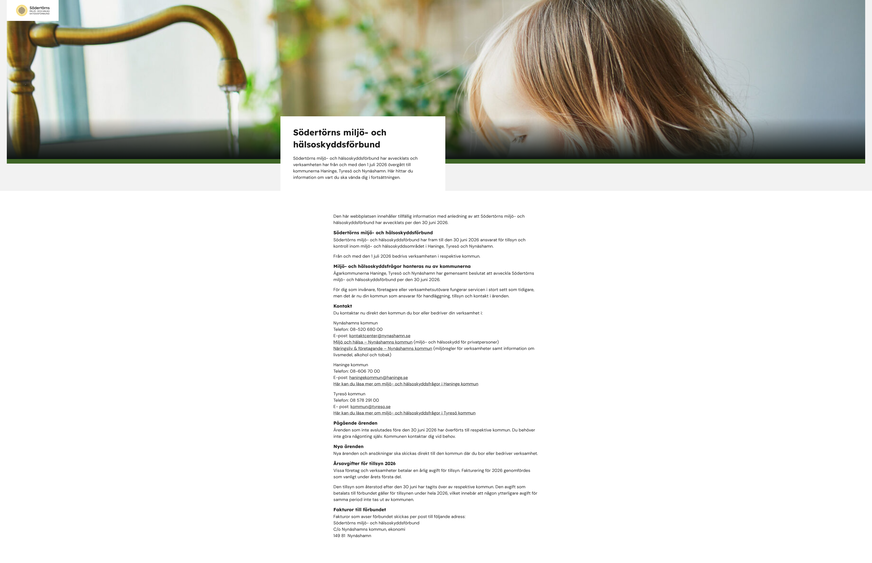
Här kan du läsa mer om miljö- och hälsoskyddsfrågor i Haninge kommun (405, 384)
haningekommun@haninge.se (378, 377)
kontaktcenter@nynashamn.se (379, 336)
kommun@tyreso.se (370, 406)
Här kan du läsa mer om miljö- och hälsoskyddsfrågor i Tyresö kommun (404, 413)
